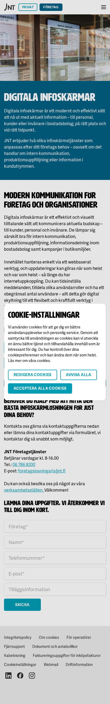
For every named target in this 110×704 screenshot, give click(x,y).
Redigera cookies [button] (33, 374)
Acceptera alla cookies (40, 388)
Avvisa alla (78, 374)
